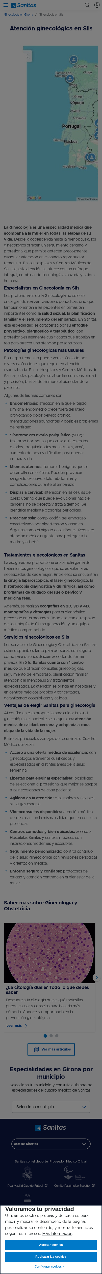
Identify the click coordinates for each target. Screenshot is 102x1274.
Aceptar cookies (51, 1245)
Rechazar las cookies (50, 1256)
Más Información (57, 1234)
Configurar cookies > (49, 1266)
